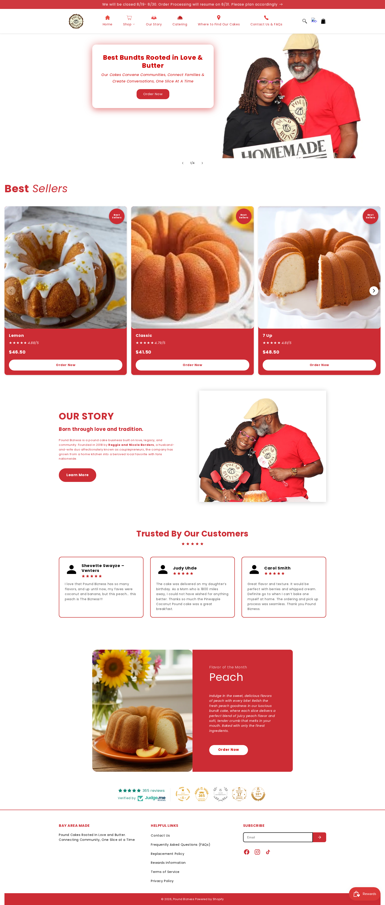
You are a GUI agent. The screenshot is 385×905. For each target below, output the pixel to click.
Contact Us (160, 835)
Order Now (153, 94)
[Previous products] (11, 290)
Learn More (77, 474)
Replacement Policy (167, 854)
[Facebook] (246, 852)
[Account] (314, 21)
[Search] (304, 21)
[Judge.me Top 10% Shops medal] (258, 794)
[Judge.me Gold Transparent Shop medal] (183, 794)
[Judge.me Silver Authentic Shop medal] (220, 794)
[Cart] (323, 21)
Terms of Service (165, 872)
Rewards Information (168, 862)
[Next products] (373, 290)
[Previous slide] (183, 163)
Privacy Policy (162, 881)
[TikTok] (268, 852)
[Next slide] (202, 163)
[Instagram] (257, 852)
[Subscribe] (319, 837)
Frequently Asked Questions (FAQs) (180, 844)
